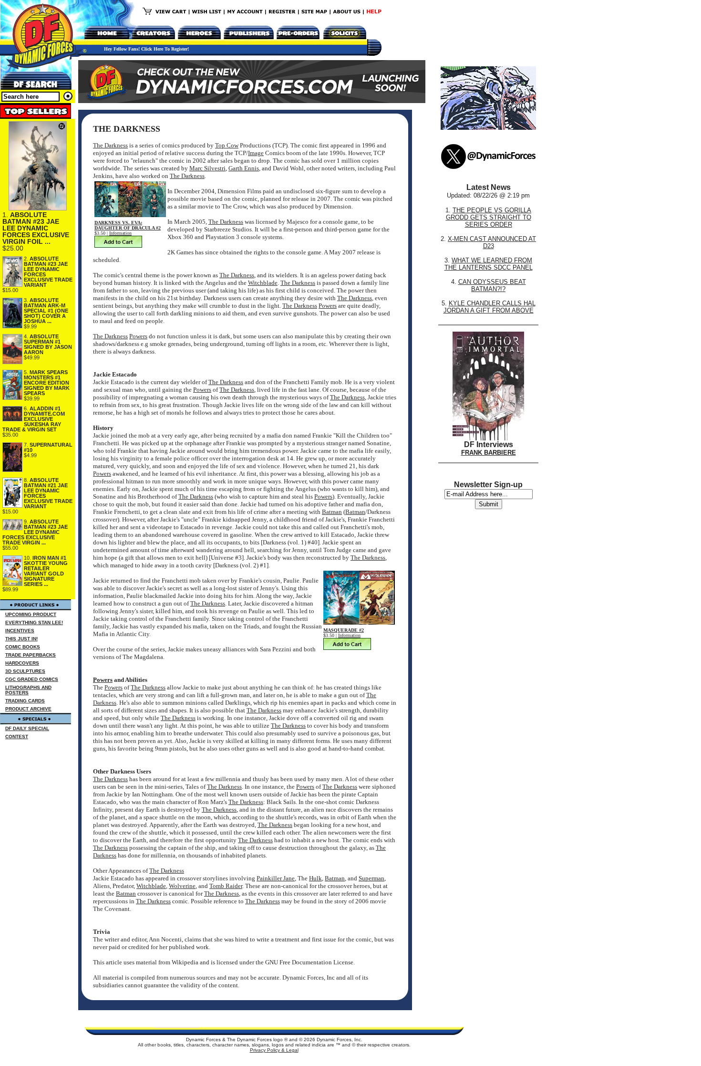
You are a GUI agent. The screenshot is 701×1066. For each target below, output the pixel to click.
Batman (332, 511)
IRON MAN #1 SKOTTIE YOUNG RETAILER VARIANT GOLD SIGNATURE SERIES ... (46, 571)
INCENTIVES (19, 630)
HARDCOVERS (22, 663)
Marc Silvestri (207, 168)
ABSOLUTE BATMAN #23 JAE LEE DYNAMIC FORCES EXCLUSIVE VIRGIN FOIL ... (35, 228)
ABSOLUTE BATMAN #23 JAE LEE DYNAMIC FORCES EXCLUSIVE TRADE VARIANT (48, 272)
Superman (371, 878)
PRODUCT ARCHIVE (28, 708)
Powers (328, 305)
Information (120, 233)
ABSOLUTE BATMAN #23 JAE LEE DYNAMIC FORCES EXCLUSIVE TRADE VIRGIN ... (35, 532)
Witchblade (263, 282)
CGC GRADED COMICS (31, 679)
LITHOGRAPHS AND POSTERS (28, 690)
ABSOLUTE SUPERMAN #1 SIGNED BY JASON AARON (48, 344)
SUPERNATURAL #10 (48, 447)
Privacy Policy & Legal (274, 1050)
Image (256, 153)
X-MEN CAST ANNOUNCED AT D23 (492, 242)
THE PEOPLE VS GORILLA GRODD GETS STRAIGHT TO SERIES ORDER (489, 217)
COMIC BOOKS (22, 646)
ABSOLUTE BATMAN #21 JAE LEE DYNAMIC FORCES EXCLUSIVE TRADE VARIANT (48, 493)
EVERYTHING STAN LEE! (34, 622)
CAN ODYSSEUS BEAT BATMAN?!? (492, 285)
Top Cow (226, 145)
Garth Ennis (243, 168)
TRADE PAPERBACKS (30, 655)
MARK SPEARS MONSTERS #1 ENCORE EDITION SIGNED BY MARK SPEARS (47, 382)
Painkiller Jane (276, 878)
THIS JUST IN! (21, 638)
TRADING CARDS (25, 700)
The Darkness (110, 145)
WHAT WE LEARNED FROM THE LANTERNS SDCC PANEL (488, 264)
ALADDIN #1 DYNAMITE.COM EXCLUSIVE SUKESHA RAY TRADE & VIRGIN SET (33, 419)
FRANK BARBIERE (488, 452)
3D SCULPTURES (25, 671)
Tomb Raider (225, 885)
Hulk (315, 878)
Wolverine (182, 885)
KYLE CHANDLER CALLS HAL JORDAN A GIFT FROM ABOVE (489, 307)
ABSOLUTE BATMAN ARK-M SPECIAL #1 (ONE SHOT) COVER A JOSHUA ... (46, 310)
